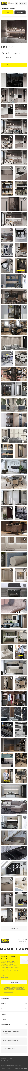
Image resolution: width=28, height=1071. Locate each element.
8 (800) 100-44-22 (16, 3)
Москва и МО (4, 1058)
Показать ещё (14, 928)
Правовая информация (6, 1068)
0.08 (11, 183)
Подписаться (14, 982)
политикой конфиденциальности (11, 991)
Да (8, 12)
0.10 (25, 260)
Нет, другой (20, 12)
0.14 (11, 446)
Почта (2, 975)
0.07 (25, 894)
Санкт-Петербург (5, 1060)
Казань (11, 1058)
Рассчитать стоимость (14, 65)
